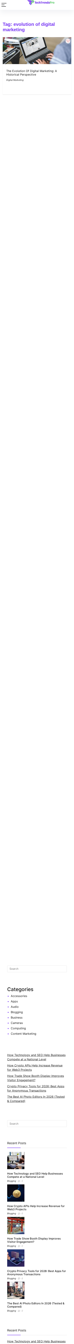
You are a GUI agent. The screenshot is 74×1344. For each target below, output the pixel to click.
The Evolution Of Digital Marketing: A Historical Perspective (31, 72)
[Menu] (4, 5)
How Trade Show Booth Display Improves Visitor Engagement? (34, 1240)
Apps (14, 1001)
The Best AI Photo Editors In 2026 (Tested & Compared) (35, 1305)
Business (16, 1017)
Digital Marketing (15, 80)
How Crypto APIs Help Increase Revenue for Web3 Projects (36, 1207)
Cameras (17, 1023)
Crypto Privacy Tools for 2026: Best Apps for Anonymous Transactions (36, 1272)
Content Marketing (23, 1033)
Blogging (17, 1012)
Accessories (19, 996)
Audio (15, 1006)
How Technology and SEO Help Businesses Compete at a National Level (35, 1175)
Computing (18, 1028)
